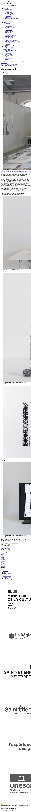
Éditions (5, 46)
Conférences (9, 12)
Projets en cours (10, 45)
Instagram (3, 553)
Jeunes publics (9, 55)
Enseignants (9, 58)
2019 (15, 171)
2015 (25, 171)
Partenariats (9, 54)
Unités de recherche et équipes (13, 41)
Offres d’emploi (7, 573)
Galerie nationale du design (12, 18)
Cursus (8, 25)
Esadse (5, 22)
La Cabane (8, 17)
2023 (6, 171)
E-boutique (8, 51)
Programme (6, 8)
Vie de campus (9, 37)
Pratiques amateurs (10, 36)
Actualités (5, 19)
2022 (8, 171)
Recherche (5, 39)
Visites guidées (9, 13)
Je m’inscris (3, 541)
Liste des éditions (10, 47)
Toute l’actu (9, 21)
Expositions (9, 9)
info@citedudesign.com (6, 548)
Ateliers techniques (10, 28)
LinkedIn (3, 559)
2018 (18, 171)
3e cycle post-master (11, 42)
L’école (8, 23)
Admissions (9, 26)
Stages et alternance (10, 27)
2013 (29, 171)
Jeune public (9, 14)
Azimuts (8, 44)
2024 (4, 171)
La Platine (8, 16)
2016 (22, 171)
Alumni (8, 33)
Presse (7, 59)
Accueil (2, 64)
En (6, 63)
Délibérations (6, 578)
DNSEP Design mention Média (8, 65)
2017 (20, 171)
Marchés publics (7, 577)
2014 (27, 171)
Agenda (8, 10)
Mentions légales (7, 576)
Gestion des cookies (8, 579)
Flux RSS (5, 572)
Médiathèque (9, 30)
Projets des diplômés (11, 35)
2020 (13, 171)
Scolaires (8, 56)
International (9, 32)
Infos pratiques (6, 49)
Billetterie (8, 53)
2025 (2, 171)
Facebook (3, 555)
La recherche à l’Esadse (11, 40)
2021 (11, 171)
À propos (5, 571)
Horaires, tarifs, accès (11, 50)
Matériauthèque (9, 31)
